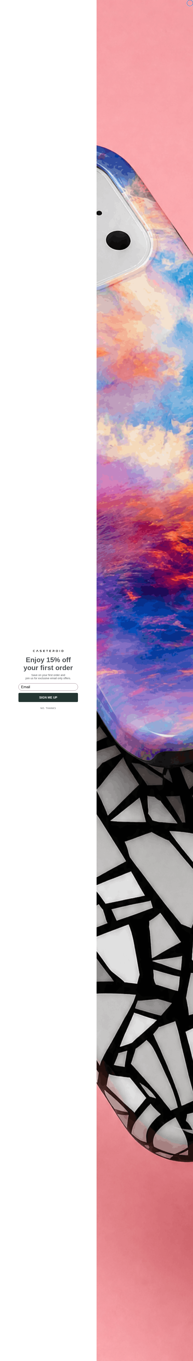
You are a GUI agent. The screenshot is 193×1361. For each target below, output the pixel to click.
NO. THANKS (48, 708)
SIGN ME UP (48, 697)
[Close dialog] (190, 3)
